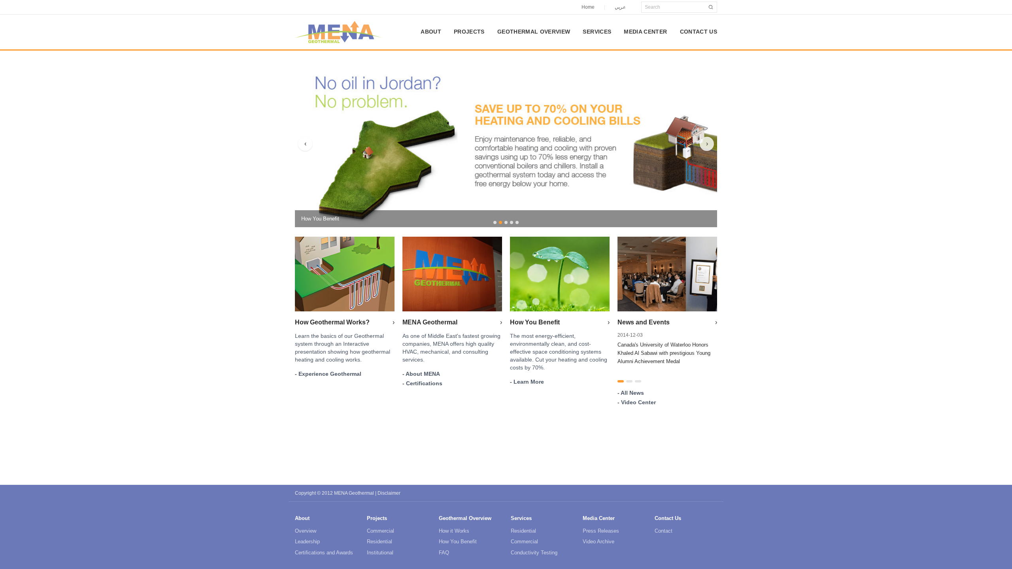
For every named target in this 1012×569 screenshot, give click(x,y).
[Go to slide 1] (495, 222)
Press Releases (601, 531)
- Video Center (636, 402)
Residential (379, 542)
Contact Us (698, 31)
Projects (469, 31)
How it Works (454, 531)
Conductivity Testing (534, 553)
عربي (620, 7)
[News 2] (629, 381)
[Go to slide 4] (511, 222)
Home (588, 7)
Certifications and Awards (324, 553)
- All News (630, 393)
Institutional (380, 553)
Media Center (645, 31)
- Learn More (527, 382)
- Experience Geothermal (328, 374)
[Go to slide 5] (517, 222)
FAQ (444, 553)
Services (597, 31)
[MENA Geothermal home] (338, 32)
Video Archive (598, 542)
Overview (305, 531)
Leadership (307, 542)
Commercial (380, 531)
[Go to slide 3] (506, 222)
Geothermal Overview (533, 31)
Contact (663, 531)
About (431, 31)
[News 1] (620, 381)
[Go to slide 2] (500, 222)
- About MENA (421, 374)
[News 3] (638, 381)
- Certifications (422, 383)
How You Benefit (458, 542)
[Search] (711, 7)
